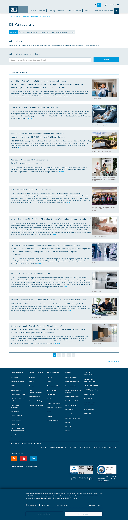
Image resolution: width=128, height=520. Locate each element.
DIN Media (16, 443)
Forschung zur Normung (36, 405)
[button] (95, 505)
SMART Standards (16, 390)
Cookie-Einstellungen (99, 447)
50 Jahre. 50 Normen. (53, 420)
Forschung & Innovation (56, 11)
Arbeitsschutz (15, 411)
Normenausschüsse (71, 386)
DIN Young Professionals (72, 418)
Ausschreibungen (70, 413)
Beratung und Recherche (91, 385)
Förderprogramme (34, 396)
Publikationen (51, 399)
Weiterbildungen (89, 409)
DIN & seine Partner (74, 11)
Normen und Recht (16, 415)
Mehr (71, 96)
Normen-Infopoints (89, 394)
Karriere (49, 412)
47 (68, 355)
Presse (49, 381)
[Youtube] (23, 458)
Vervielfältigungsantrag (91, 390)
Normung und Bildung (35, 401)
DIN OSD (67, 431)
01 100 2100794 (85, 479)
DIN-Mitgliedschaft (71, 377)
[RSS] (14, 458)
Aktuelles (32, 377)
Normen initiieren (70, 405)
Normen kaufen (15, 424)
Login (105, 5)
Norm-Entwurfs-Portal (72, 401)
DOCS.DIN (68, 426)
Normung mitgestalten (72, 381)
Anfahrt (49, 416)
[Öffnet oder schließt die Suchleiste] (116, 11)
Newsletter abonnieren (54, 403)
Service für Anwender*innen (103, 11)
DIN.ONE (67, 422)
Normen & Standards (38, 11)
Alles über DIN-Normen (18, 381)
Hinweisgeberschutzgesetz (58, 447)
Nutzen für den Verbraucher (40, 17)
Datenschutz (72, 447)
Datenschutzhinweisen (48, 498)
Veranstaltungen (52, 390)
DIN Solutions (28, 443)
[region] (64, 501)
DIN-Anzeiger (69, 409)
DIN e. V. (49, 377)
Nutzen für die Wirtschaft (18, 394)
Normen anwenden (16, 420)
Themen (31, 386)
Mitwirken (87, 11)
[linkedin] (33, 458)
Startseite (43, 447)
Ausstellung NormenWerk (55, 407)
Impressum (112, 447)
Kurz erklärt (14, 377)
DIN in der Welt (51, 394)
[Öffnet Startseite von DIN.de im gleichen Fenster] (18, 8)
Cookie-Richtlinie (70, 498)
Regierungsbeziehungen (54, 386)
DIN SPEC (13, 386)
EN (95, 5)
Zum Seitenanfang (113, 361)
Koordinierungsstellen (72, 396)
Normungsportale (89, 413)
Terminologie (88, 398)
